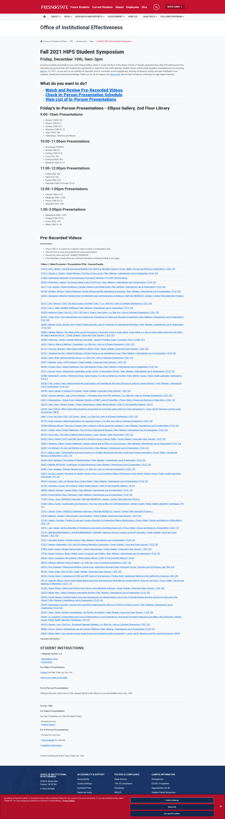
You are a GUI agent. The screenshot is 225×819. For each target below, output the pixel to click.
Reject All (172, 807)
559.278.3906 (48, 789)
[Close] (221, 806)
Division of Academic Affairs (55, 41)
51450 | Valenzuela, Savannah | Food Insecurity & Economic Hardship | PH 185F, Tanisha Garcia (84, 278)
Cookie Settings (84, 783)
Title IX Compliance (123, 783)
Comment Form (84, 788)
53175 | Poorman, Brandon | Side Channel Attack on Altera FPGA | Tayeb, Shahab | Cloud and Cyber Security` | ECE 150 (94, 349)
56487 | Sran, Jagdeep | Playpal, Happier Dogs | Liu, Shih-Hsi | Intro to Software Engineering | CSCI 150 (88, 469)
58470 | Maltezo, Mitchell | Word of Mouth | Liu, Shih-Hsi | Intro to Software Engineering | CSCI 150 (86, 562)
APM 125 (133, 16)
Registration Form (49, 659)
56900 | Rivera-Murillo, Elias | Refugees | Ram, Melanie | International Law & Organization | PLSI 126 (86, 495)
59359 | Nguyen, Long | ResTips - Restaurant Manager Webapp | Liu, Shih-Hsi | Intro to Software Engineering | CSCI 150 (95, 624)
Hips (92, 41)
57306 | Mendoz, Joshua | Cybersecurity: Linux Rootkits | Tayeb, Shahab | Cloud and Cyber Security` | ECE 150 (91, 516)
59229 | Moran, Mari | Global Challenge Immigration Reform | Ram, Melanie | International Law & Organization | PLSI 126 (95, 592)
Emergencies (158, 779)
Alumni (119, 7)
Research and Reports (88, 16)
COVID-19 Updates (160, 783)
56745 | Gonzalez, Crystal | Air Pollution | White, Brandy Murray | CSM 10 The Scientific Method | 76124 (88, 486)
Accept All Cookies (172, 814)
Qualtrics (149, 16)
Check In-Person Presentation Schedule (83, 94)
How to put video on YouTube (54, 677)
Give (144, 7)
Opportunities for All (161, 788)
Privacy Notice (69, 801)
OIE (71, 41)
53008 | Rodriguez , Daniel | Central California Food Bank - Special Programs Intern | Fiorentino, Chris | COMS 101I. (93, 340)
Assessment (115, 16)
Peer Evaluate (47, 740)
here (42, 71)
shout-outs (115, 74)
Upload (44, 672)
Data (67, 16)
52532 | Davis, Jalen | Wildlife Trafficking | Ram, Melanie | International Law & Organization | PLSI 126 (87, 308)
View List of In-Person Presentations (80, 99)
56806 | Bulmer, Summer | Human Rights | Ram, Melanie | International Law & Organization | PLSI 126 (87, 490)
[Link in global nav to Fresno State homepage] (55, 7)
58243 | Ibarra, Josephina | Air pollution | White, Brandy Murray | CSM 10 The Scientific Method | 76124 (87, 558)
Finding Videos (48, 724)
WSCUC (117, 792)
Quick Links (173, 6)
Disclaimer (119, 788)
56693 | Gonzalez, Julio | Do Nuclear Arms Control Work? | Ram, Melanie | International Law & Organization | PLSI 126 (94, 481)
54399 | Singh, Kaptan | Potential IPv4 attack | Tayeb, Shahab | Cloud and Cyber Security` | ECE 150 (86, 391)
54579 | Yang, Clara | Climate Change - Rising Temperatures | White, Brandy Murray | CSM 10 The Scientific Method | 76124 (97, 404)
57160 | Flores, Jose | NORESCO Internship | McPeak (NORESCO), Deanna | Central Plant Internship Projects (90, 499)
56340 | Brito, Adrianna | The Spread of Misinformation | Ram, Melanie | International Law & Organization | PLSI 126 (93, 460)
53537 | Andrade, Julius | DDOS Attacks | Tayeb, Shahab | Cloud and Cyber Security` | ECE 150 (83, 362)
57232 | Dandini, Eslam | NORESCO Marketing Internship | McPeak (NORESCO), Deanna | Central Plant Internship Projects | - (97, 511)
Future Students (80, 7)
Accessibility (83, 779)
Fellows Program (171, 16)
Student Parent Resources (164, 792)
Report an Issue (84, 792)
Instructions (46, 662)
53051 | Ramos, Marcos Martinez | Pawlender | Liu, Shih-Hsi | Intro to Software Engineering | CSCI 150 (87, 344)
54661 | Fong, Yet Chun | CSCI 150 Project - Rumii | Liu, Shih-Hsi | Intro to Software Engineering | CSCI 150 (89, 416)
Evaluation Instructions (51, 745)
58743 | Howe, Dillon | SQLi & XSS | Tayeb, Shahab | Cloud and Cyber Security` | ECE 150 (81, 571)
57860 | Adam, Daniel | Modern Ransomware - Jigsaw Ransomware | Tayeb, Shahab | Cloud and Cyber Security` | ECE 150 (96, 549)
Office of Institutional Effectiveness (53, 775)
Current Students (102, 7)
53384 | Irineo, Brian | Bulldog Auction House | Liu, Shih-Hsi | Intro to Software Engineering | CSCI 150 (87, 358)
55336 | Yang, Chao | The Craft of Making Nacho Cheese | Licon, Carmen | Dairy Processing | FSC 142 (87, 434)
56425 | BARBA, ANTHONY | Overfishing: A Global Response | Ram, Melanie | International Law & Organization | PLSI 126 (96, 464)
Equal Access (120, 779)
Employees (132, 7)
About (55, 16)
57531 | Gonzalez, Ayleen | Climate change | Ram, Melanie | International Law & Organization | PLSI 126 (88, 540)
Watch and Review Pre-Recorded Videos (84, 90)
